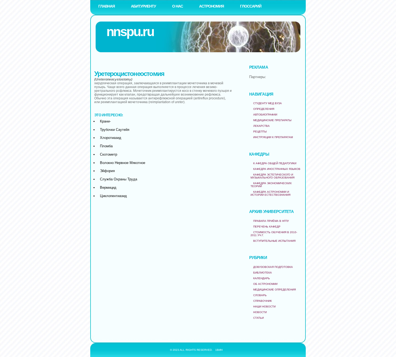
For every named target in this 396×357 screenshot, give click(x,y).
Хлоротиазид (110, 138)
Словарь (260, 295)
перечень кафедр (266, 226)
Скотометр (108, 154)
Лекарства (261, 125)
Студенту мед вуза (267, 103)
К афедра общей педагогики (274, 163)
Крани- (105, 121)
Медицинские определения (274, 289)
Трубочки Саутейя (114, 130)
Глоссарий (250, 6)
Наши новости (264, 306)
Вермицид (108, 188)
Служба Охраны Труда (118, 179)
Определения (263, 108)
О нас (177, 6)
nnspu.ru (130, 31)
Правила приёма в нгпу (271, 220)
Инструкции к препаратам (273, 137)
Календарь (261, 278)
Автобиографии (265, 114)
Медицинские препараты (272, 120)
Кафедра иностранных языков (276, 168)
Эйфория (107, 171)
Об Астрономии (265, 283)
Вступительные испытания (274, 240)
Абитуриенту (143, 6)
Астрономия (211, 6)
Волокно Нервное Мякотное (122, 163)
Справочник (262, 300)
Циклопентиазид (113, 196)
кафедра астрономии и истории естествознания (270, 193)
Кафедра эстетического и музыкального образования (272, 176)
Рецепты (260, 131)
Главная (106, 6)
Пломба (106, 146)
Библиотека (262, 272)
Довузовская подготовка (273, 266)
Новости (260, 312)
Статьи (258, 317)
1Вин (219, 349)
